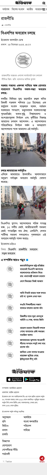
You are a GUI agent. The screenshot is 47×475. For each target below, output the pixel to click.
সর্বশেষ (6, 9)
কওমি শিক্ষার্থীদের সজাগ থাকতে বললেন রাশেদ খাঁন (31, 306)
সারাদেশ (39, 9)
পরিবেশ (27, 425)
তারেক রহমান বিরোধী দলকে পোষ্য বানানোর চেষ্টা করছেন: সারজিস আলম (32, 331)
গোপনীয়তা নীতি (10, 449)
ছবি (4, 421)
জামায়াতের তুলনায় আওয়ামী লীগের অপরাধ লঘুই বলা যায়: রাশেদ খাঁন (33, 343)
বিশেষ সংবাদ (18, 9)
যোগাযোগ (7, 445)
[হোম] (2, 25)
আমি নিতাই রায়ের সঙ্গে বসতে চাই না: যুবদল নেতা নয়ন (33, 295)
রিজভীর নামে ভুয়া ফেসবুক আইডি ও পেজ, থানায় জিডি (32, 318)
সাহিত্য (27, 430)
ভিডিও (5, 425)
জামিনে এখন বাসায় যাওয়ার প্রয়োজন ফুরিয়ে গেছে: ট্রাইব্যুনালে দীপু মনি (32, 355)
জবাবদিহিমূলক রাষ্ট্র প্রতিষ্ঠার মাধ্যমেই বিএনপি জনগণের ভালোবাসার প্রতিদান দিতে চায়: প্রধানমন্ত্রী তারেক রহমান (32, 271)
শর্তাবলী (6, 454)
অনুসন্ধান (6, 417)
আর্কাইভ (27, 417)
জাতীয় (30, 9)
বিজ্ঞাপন (6, 441)
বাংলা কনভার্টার (31, 421)
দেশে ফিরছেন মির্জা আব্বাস (31, 281)
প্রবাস (4, 430)
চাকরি (5, 434)
